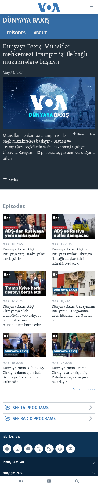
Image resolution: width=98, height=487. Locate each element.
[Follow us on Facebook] (7, 448)
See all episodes (84, 389)
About (40, 33)
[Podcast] (59, 448)
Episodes (16, 33)
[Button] (10, 180)
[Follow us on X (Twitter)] (38, 448)
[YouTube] (49, 481)
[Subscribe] (70, 448)
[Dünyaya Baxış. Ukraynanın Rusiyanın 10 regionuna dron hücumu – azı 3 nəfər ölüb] (73, 283)
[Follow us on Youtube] (28, 448)
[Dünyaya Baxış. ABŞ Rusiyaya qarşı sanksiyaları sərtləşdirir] (24, 226)
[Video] (21, 481)
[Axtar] (77, 481)
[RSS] (49, 448)
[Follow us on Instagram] (17, 448)
